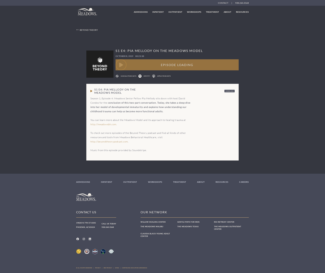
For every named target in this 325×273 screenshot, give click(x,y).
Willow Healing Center (153, 222)
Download (229, 91)
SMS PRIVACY (108, 268)
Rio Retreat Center (224, 222)
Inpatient (158, 12)
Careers (244, 182)
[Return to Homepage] (87, 11)
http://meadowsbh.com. (103, 124)
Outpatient (175, 12)
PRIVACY (98, 268)
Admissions (141, 12)
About (227, 12)
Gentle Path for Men (188, 222)
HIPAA (117, 268)
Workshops (194, 12)
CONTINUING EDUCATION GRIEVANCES (134, 268)
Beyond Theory (89, 30)
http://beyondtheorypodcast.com (109, 141)
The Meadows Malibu (152, 226)
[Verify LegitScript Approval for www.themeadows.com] (103, 251)
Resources (242, 12)
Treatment (212, 12)
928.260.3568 (242, 3)
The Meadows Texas (188, 226)
